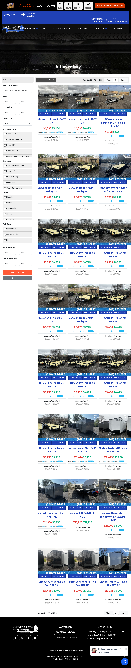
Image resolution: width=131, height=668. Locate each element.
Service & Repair (61, 28)
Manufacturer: (10, 129)
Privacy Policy (77, 651)
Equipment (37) (12, 182)
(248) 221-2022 (13, 14)
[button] (15, 637)
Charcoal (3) (11, 208)
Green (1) (10, 219)
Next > (123, 80)
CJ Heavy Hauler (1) (14, 139)
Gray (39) (10, 214)
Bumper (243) (12, 228)
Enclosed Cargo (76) (14, 176)
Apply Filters (17, 272)
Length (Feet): (10, 258)
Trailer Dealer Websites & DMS (65, 659)
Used (44, 28)
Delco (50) (10, 145)
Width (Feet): (9, 247)
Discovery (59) (12, 151)
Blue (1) (9, 202)
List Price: (8, 107)
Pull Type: (7, 224)
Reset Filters (17, 278)
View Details (45, 114)
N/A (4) (9, 240)
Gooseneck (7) (12, 234)
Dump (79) (10, 171)
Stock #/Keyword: (12, 85)
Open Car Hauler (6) (14, 188)
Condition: (8, 118)
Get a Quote (58, 114)
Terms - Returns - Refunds (59, 651)
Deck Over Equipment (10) (17, 165)
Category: (8, 161)
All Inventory (27, 28)
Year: (5, 96)
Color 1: (6, 192)
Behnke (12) (11, 134)
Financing (82, 28)
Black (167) (10, 197)
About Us (99, 28)
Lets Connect (118, 28)
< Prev (108, 80)
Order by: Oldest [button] (45, 80)
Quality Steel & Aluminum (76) (18, 156)
